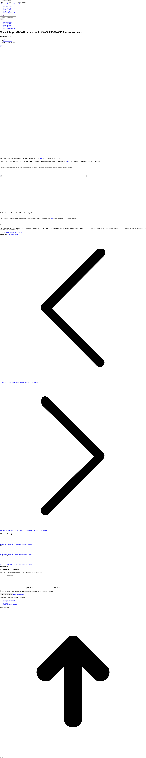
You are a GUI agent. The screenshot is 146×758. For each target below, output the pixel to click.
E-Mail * (29, 588)
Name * (2, 588)
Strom (14, 234)
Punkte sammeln (4, 47)
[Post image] (4, 542)
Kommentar (3, 585)
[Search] (16, 17)
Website (56, 588)
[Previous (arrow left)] (0, 757)
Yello (40, 158)
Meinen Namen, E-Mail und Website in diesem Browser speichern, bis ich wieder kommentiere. (27, 591)
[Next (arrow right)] (2, 757)
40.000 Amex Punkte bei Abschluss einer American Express (16, 544)
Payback (10, 234)
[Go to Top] (73, 754)
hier (52, 218)
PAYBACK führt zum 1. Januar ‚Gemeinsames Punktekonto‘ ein (17, 564)
